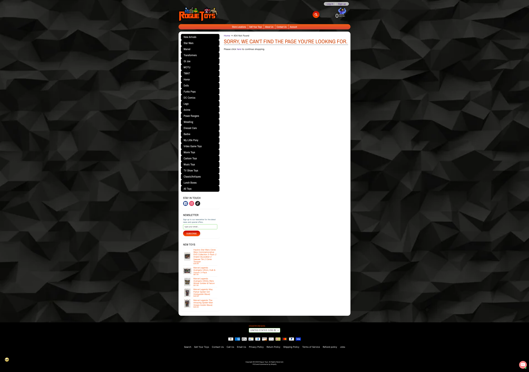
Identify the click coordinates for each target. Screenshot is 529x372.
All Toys (187, 188)
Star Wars (188, 43)
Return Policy (273, 347)
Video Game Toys (193, 146)
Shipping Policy (291, 347)
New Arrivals (190, 37)
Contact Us (282, 27)
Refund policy (330, 347)
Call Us (230, 347)
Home (227, 35)
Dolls (186, 85)
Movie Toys (189, 152)
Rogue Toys (263, 362)
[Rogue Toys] (198, 14)
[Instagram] (191, 203)
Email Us (241, 347)
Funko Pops (190, 91)
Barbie (187, 134)
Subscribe (191, 233)
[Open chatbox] (523, 365)
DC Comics (189, 97)
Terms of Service (311, 347)
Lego (186, 104)
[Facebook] (185, 203)
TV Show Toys (191, 170)
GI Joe (187, 61)
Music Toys (189, 164)
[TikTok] (197, 203)
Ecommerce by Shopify (267, 364)
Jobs (342, 347)
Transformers (190, 55)
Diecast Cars (190, 128)
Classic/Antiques (192, 176)
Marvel (187, 49)
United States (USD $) (263, 330)
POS (254, 364)
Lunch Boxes (190, 182)
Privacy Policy (256, 347)
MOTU (187, 67)
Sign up (342, 4)
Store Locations (239, 27)
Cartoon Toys (190, 158)
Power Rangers (191, 116)
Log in (330, 4)
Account (293, 27)
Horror (187, 79)
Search (187, 347)
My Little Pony (191, 140)
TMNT (187, 73)
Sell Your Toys (255, 27)
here (239, 49)
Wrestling (188, 122)
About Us (269, 27)
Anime (187, 110)
